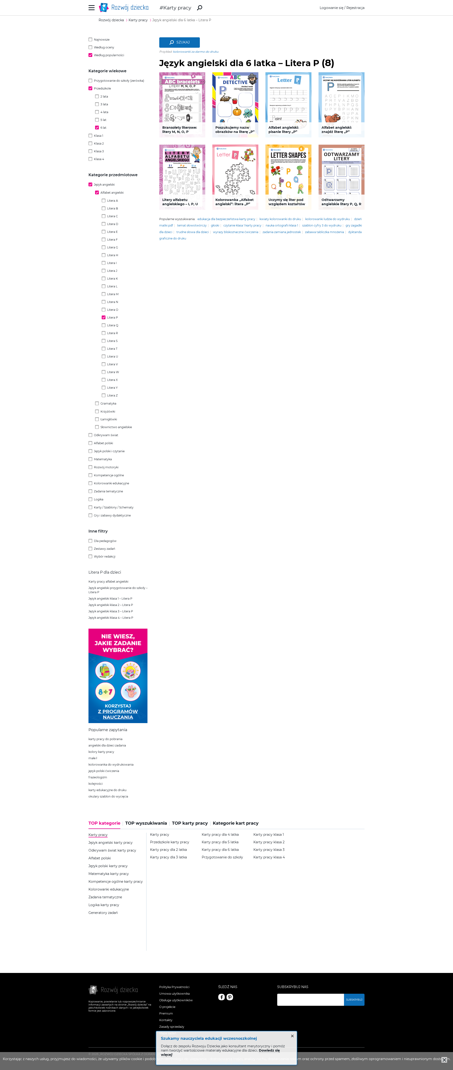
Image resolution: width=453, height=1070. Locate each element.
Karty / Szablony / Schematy (114, 507)
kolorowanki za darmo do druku (195, 51)
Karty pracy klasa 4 (269, 857)
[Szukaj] (199, 7)
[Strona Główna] (125, 7)
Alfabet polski (103, 443)
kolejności (95, 783)
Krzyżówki (108, 411)
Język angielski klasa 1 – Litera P (110, 598)
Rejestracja (355, 8)
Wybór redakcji (104, 556)
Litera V (112, 364)
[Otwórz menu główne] (91, 7)
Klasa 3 (99, 151)
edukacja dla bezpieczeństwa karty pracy (226, 219)
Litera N (112, 302)
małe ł (92, 758)
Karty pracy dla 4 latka (220, 835)
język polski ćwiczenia (103, 771)
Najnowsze (101, 39)
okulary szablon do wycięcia (108, 796)
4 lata (104, 112)
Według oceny (104, 47)
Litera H (112, 255)
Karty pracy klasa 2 (269, 842)
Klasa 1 (98, 135)
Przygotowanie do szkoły (222, 857)
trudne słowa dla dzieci (192, 232)
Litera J (112, 271)
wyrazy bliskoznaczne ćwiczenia (235, 232)
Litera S (112, 341)
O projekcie (167, 1007)
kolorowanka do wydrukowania (111, 764)
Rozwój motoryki (106, 467)
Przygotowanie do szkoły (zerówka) (119, 80)
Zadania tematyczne (108, 491)
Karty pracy (177, 8)
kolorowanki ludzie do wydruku (327, 219)
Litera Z (112, 395)
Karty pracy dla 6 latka (220, 850)
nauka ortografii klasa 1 (282, 225)
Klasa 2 (99, 143)
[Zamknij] (444, 1060)
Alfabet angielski (112, 192)
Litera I (112, 263)
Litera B (112, 208)
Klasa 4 (99, 159)
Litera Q (112, 325)
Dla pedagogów (105, 541)
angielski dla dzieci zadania (107, 745)
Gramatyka (108, 403)
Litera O (112, 309)
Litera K (112, 278)
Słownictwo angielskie (116, 427)
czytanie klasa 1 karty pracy (242, 225)
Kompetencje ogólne (109, 475)
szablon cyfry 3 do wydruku (321, 225)
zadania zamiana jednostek (282, 232)
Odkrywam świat (106, 435)
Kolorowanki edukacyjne (111, 483)
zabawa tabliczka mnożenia (324, 232)
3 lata (104, 104)
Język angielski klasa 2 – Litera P (110, 605)
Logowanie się (331, 8)
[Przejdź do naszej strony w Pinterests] (229, 997)
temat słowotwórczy (192, 225)
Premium (166, 1013)
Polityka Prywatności (174, 987)
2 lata (104, 96)
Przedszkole (102, 88)
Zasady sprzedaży (171, 1026)
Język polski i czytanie (109, 451)
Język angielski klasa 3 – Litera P (110, 611)
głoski (215, 225)
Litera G (112, 247)
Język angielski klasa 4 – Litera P (110, 617)
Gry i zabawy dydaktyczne (112, 515)
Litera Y (112, 387)
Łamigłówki (109, 419)
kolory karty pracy (101, 752)
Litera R (112, 333)
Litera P (112, 317)
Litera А (112, 200)
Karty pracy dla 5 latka (220, 842)
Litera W (113, 372)
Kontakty (165, 1020)
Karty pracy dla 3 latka (168, 857)
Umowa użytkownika (174, 993)
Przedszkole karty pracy (169, 842)
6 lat (103, 127)
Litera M (112, 294)
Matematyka (103, 459)
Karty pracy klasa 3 (269, 850)
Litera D (112, 224)
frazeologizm (97, 777)
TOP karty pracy (190, 823)
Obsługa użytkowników (176, 1000)
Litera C (112, 216)
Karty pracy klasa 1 (268, 835)
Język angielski (104, 184)
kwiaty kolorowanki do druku (280, 219)
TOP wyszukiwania (146, 823)
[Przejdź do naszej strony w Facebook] (221, 997)
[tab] (105, 825)
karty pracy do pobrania (105, 739)
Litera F (112, 239)
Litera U (112, 356)
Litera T (112, 348)
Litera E (112, 232)
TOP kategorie (104, 823)
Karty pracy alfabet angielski (108, 581)
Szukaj (183, 42)
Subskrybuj (354, 999)
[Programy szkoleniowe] (117, 722)
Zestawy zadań (104, 548)
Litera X (112, 380)
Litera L (112, 286)
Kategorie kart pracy (236, 823)
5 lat (103, 120)
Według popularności (109, 55)
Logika (98, 499)
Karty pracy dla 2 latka (168, 850)
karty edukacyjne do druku (107, 790)
